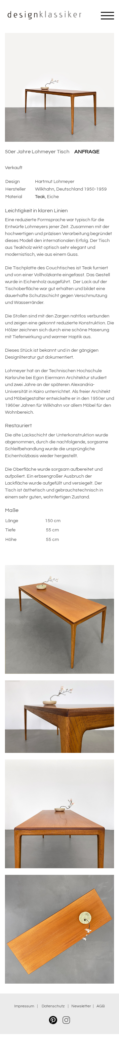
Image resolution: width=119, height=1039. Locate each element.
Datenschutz (54, 1006)
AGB (101, 1006)
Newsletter (81, 1006)
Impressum (24, 1006)
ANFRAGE (86, 151)
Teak (40, 196)
